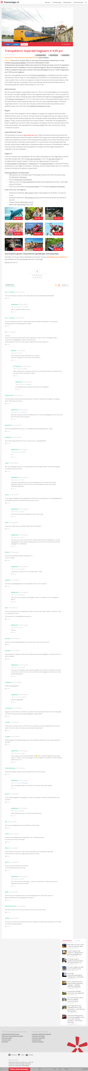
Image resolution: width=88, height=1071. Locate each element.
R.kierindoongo (24, 783)
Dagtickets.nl (22, 164)
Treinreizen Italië (36, 1040)
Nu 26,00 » (17, 234)
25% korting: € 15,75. (31, 198)
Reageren (24, 44)
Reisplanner (67, 2)
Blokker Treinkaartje (15, 99)
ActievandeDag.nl (12, 164)
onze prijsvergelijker (19, 63)
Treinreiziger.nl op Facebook (22, 180)
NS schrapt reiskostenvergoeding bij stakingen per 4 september (75, 975)
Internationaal (78, 2)
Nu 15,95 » (58, 234)
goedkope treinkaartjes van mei (40, 106)
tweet (16, 44)
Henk (22, 480)
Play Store (15, 177)
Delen (8, 44)
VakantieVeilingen (47, 164)
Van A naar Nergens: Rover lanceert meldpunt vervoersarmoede (75, 999)
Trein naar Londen (7, 1038)
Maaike (25, 368)
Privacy (63, 1069)
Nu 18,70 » (58, 218)
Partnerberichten (34, 1069)
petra (22, 879)
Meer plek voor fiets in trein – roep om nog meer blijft (75, 945)
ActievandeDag (58, 97)
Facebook (14, 1055)
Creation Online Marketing (47, 1069)
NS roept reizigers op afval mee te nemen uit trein (75, 968)
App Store (23, 177)
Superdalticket (53, 55)
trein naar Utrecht (54, 159)
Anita (22, 511)
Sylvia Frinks (24, 412)
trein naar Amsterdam (33, 159)
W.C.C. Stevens (24, 307)
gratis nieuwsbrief (29, 182)
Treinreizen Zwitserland (38, 1038)
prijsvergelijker (44, 57)
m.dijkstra (23, 697)
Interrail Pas (5, 1042)
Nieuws (47, 2)
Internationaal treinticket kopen (10, 1034)
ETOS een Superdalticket (38, 75)
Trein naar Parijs (6, 1040)
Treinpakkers (66, 55)
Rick (22, 627)
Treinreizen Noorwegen (38, 1036)
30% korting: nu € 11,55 (25, 204)
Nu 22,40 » (38, 234)
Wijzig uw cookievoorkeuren (75, 1069)
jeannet (23, 595)
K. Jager (23, 753)
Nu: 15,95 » (17, 218)
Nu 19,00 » (58, 249)
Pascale (23, 667)
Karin (22, 537)
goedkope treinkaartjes (57, 186)
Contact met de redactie (22, 1069)
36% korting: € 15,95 (31, 193)
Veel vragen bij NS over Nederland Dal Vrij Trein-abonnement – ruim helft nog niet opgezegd (75, 1008)
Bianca (22, 569)
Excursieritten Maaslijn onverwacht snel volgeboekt (75, 992)
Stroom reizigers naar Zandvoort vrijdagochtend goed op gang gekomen (75, 952)
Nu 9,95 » (38, 218)
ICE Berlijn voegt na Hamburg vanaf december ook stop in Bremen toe (75, 960)
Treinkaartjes (56, 2)
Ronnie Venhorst (67, 44)
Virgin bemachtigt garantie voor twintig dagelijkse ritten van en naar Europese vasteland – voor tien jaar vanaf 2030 (75, 1019)
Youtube (31, 1055)
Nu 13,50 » (38, 249)
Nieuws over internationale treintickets (12, 1036)
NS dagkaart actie (41, 55)
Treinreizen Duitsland (38, 1042)
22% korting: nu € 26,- (27, 202)
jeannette (23, 452)
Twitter (22, 1055)
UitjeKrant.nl (33, 164)
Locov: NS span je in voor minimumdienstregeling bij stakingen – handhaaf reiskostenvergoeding (75, 984)
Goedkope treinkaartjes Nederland (41, 1034)
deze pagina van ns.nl (31, 135)
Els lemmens (28, 384)
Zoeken (86, 2)
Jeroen (22, 811)
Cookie (57, 1069)
